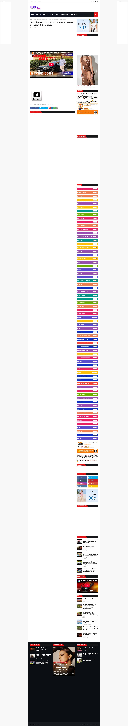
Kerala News (43, 104)
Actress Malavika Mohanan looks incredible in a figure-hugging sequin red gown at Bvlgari (64, 664)
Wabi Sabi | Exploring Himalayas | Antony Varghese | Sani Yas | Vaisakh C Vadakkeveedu (90, 634)
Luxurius (86, 332)
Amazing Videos (86, 192)
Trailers (86, 420)
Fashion (86, 266)
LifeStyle (86, 328)
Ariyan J (32, 27)
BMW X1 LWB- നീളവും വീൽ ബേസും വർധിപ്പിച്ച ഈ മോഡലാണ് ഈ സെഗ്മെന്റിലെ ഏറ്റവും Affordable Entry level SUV (90, 562)
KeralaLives (39, 724)
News (86, 372)
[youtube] (93, 483)
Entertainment (86, 258)
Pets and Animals (86, 376)
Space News (86, 401)
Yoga (86, 438)
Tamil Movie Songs (86, 412)
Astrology (86, 207)
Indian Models (86, 306)
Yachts (86, 434)
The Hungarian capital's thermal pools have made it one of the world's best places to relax (90, 621)
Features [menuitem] (38, 14)
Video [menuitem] (51, 14)
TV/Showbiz (86, 409)
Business (86, 240)
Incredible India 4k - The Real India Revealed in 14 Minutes (90, 599)
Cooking (86, 251)
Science (86, 390)
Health (86, 284)
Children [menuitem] (45, 14)
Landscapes (86, 324)
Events (86, 262)
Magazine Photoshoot (86, 335)
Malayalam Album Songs (86, 343)
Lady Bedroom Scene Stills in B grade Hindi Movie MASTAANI (89, 648)
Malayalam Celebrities (86, 346)
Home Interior (86, 302)
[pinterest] (97, 1)
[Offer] (87, 31)
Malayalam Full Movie (86, 350)
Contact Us (89, 724)
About (35, 1)
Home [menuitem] (32, 14)
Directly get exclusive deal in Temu (86, 459)
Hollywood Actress (86, 295)
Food (86, 269)
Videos (34, 19)
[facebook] (91, 1)
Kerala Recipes (86, 321)
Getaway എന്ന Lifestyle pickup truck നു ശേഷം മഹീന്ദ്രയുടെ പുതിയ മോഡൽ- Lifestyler (89, 570)
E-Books (86, 255)
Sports (86, 405)
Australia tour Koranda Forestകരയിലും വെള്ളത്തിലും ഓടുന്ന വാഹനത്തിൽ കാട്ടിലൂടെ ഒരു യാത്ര (90, 614)
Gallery (86, 277)
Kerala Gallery (38, 104)
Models (86, 361)
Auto (34, 104)
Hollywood (86, 288)
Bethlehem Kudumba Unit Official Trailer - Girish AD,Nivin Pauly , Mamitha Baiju (90, 541)
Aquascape (86, 196)
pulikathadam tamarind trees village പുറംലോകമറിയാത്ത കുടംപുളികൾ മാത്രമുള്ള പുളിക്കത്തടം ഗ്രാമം (89, 606)
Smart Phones (86, 394)
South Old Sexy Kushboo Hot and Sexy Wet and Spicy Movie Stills (90, 654)
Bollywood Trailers (86, 229)
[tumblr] (82, 480)
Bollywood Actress (86, 225)
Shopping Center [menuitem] (74, 14)
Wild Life (86, 431)
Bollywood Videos (86, 233)
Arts (86, 203)
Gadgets (86, 273)
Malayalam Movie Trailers (86, 354)
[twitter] (93, 1)
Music (86, 365)
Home (31, 1)
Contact (38, 1)
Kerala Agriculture (86, 310)
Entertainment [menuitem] (64, 14)
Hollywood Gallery (86, 291)
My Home (86, 368)
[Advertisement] (52, 41)
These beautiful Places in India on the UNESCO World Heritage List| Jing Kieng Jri (90, 628)
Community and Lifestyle (86, 247)
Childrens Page (86, 244)
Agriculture (86, 188)
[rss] (93, 486)
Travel (86, 423)
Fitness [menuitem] (56, 14)
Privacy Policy (95, 724)
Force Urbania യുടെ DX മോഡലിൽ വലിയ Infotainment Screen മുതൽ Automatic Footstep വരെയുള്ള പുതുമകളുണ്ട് (90, 555)
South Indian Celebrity (86, 398)
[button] (122, 22)
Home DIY (86, 299)
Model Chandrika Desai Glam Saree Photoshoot (89, 659)
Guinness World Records (86, 280)
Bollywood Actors (86, 222)
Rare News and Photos (86, 383)
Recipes (86, 387)
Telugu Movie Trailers (86, 416)
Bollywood (86, 218)
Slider (48, 104)
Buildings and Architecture (86, 236)
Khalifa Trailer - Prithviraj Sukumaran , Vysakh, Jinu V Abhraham (89, 548)
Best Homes (86, 214)
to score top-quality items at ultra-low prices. (87, 454)
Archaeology (86, 199)
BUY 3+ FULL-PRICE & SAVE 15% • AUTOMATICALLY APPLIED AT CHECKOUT (86, 86)
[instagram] (95, 1)
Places (86, 379)
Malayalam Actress (86, 339)
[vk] (82, 486)
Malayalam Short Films (86, 357)
